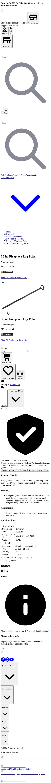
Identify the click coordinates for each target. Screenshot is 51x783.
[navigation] (25, 25)
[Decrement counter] (2, 351)
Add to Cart (6, 363)
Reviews (32, 470)
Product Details (8, 470)
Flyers (23, 175)
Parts (46, 470)
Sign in (4, 34)
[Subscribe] (2, 651)
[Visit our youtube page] (11, 661)
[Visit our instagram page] (7, 661)
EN (10, 31)
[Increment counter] (28, 351)
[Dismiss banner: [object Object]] (2, 10)
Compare (20, 378)
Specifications (21, 470)
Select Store (7, 46)
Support (4, 25)
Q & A (39, 470)
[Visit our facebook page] (3, 661)
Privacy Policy (25, 769)
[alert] (25, 439)
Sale (3, 175)
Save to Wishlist (8, 378)
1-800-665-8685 (42, 631)
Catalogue (30, 175)
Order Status (13, 25)
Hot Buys (9, 175)
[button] (25, 118)
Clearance (17, 175)
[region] (25, 18)
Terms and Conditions (10, 769)
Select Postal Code (15, 391)
